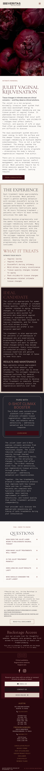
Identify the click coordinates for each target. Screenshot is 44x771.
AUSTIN (22, 703)
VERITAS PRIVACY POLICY (22, 753)
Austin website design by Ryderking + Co (11, 769)
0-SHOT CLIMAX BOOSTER (22, 406)
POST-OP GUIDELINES (22, 751)
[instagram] (24, 670)
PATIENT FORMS (22, 748)
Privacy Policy (12, 647)
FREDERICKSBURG (22, 727)
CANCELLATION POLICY (22, 746)
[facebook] (19, 670)
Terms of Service (26, 647)
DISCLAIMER (22, 756)
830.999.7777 (22, 734)
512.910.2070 (22, 711)
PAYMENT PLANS (22, 761)
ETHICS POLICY (22, 758)
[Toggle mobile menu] (40, 3)
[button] (13, 177)
